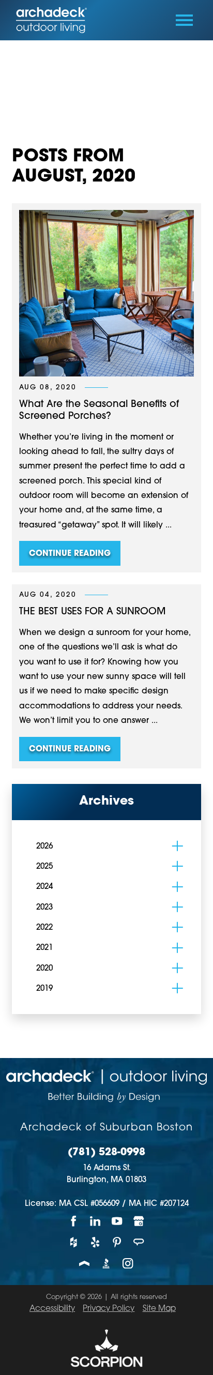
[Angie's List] (139, 1242)
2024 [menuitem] (44, 887)
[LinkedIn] (95, 1221)
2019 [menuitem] (44, 989)
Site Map (159, 1309)
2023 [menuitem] (44, 908)
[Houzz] (74, 1242)
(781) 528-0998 (106, 1153)
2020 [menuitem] (44, 969)
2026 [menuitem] (44, 847)
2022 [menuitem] (44, 928)
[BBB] (106, 1263)
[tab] (178, 846)
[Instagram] (128, 1263)
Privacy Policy (108, 1309)
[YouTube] (117, 1221)
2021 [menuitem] (44, 948)
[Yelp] (95, 1242)
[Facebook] (74, 1221)
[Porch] (85, 1263)
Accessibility (52, 1309)
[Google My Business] (139, 1221)
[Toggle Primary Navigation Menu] (184, 20)
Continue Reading (70, 554)
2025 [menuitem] (44, 867)
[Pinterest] (117, 1242)
